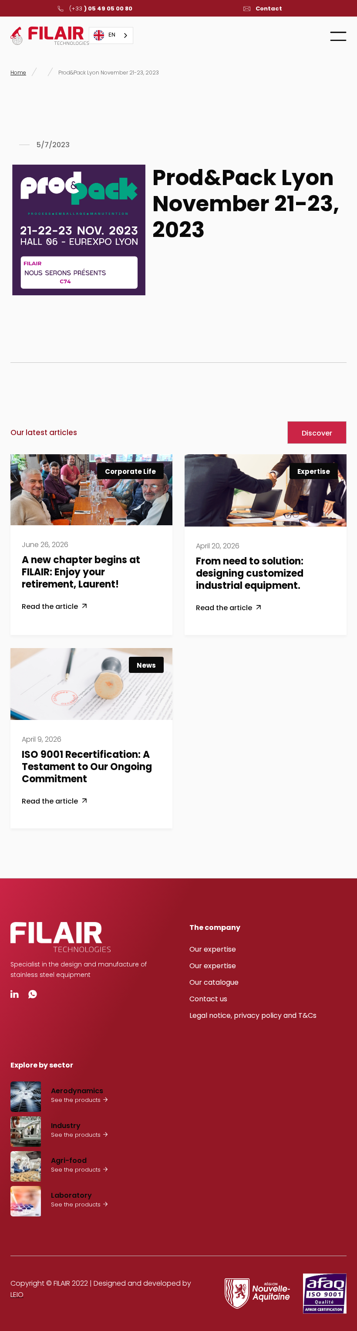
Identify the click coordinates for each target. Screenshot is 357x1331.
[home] (49, 36)
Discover (317, 433)
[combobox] (111, 35)
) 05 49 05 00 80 (100, 8)
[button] (338, 35)
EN (111, 35)
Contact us (208, 999)
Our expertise (212, 949)
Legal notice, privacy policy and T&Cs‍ (253, 1015)
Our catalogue (214, 982)
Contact (269, 8)
